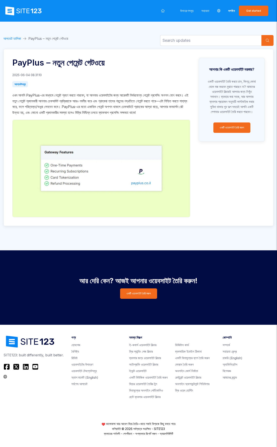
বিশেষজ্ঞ (227, 371)
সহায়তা (205, 11)
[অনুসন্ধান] (267, 40)
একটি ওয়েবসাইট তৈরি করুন (232, 127)
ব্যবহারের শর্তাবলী (112, 433)
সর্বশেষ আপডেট (79, 384)
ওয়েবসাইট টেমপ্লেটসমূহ (84, 371)
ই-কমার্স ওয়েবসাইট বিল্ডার (142, 345)
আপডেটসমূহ (20, 84)
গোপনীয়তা (127, 433)
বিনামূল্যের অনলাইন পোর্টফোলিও (146, 390)
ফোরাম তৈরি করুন (184, 364)
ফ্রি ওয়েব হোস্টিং (184, 390)
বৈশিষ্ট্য (75, 351)
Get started (253, 10)
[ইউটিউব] (35, 366)
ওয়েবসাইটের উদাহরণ (82, 364)
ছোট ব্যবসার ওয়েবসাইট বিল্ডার (145, 397)
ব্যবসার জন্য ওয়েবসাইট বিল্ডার (145, 358)
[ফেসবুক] (7, 366)
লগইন (231, 11)
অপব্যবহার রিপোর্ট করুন (146, 433)
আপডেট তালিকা (12, 38)
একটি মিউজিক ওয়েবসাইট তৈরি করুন (148, 377)
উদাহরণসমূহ (187, 11)
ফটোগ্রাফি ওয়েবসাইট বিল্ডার (143, 364)
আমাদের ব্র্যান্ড (230, 377)
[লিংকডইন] (25, 366)
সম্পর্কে (226, 345)
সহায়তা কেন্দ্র (230, 351)
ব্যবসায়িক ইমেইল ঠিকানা (188, 351)
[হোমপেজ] (163, 11)
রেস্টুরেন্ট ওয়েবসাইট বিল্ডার (188, 377)
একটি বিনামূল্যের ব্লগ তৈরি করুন (192, 358)
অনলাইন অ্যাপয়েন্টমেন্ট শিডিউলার (192, 384)
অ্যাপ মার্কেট (84, 377)
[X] (16, 366)
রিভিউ (74, 358)
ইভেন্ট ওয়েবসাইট (138, 371)
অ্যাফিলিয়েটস (230, 364)
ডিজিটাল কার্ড (182, 345)
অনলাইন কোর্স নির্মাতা (186, 371)
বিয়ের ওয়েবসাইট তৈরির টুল (143, 384)
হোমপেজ (75, 345)
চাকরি (232, 358)
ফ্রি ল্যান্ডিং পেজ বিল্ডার (141, 351)
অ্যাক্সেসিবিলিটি (166, 433)
